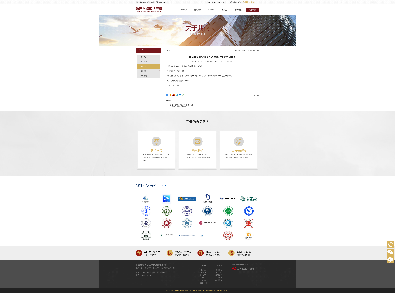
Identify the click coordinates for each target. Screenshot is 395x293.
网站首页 (184, 10)
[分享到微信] (183, 95)
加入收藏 (232, 2)
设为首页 (238, 2)
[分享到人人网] (180, 95)
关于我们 (252, 10)
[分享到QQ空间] (170, 95)
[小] (232, 61)
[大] (227, 61)
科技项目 (211, 10)
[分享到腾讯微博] (176, 95)
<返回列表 (256, 95)
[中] (229, 61)
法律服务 (238, 10)
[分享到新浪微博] (173, 95)
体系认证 (225, 10)
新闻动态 (256, 50)
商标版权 (197, 10)
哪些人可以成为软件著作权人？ (185, 106)
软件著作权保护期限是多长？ (185, 104)
